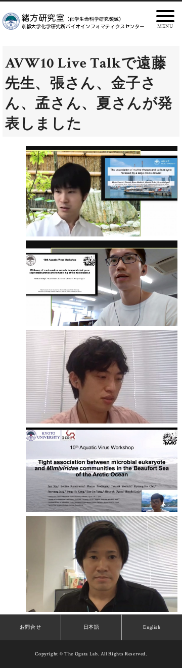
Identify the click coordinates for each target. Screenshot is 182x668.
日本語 (91, 627)
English (152, 627)
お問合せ (30, 627)
